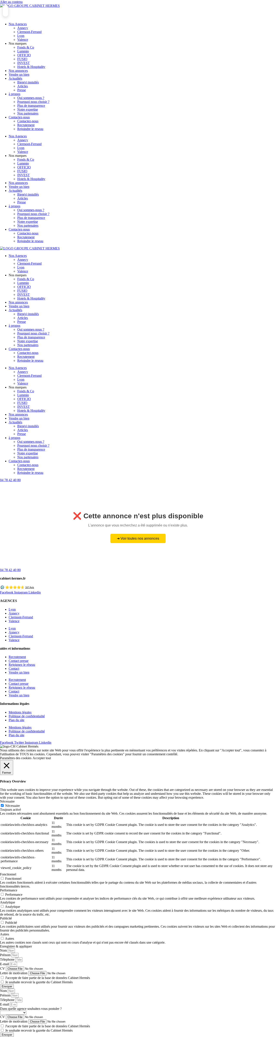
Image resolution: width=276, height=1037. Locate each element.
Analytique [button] (7, 902)
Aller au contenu (11, 2)
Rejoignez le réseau (22, 664)
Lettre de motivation (14, 973)
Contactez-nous (19, 117)
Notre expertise (27, 109)
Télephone (7, 959)
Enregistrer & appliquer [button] (16, 946)
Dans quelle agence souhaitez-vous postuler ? (31, 1008)
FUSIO (22, 59)
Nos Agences (18, 24)
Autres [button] (4, 934)
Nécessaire (12, 806)
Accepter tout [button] (42, 758)
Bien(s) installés (28, 82)
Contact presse (18, 661)
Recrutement (25, 125)
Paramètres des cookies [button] (15, 758)
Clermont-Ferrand (29, 32)
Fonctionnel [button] (8, 874)
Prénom (5, 955)
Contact (14, 668)
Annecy (22, 28)
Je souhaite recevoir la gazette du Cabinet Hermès (39, 982)
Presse (21, 90)
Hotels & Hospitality (31, 67)
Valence (22, 39)
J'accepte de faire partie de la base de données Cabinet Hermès (47, 978)
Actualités (15, 78)
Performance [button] (8, 890)
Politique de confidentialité (27, 716)
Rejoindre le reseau (30, 129)
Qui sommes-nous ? (30, 98)
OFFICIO (24, 55)
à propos (14, 94)
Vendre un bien (19, 74)
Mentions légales (20, 712)
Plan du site (16, 720)
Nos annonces (18, 70)
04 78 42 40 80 (10, 480)
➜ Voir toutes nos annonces (138, 538)
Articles (22, 86)
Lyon (20, 36)
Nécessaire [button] (7, 801)
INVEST (23, 63)
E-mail (5, 964)
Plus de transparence (31, 105)
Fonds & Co (25, 47)
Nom (4, 950)
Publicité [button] (6, 918)
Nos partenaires (27, 113)
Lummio (23, 51)
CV (3, 968)
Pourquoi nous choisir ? (33, 102)
